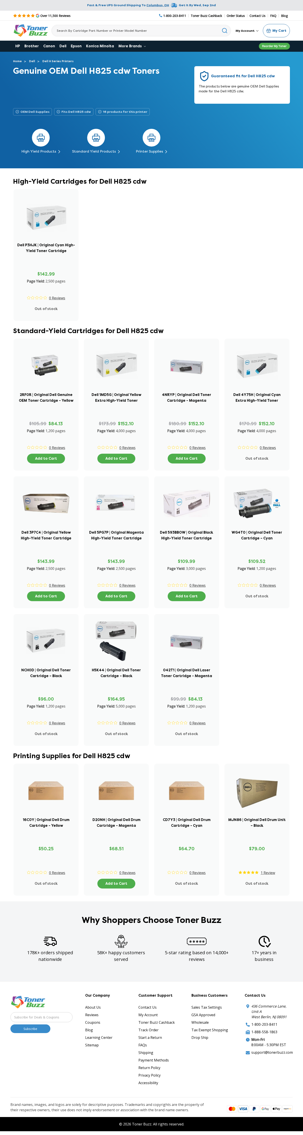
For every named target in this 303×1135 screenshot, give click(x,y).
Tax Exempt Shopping (209, 1030)
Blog (284, 15)
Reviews (91, 1014)
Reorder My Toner (274, 46)
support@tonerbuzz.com (272, 1052)
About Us (93, 1007)
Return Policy (149, 1067)
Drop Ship (199, 1037)
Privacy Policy (149, 1075)
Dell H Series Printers (58, 61)
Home (17, 61)
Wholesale (200, 1022)
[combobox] (141, 31)
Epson (76, 46)
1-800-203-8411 (264, 1024)
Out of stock (46, 308)
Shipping (145, 1052)
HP (17, 46)
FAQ (273, 15)
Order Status (236, 15)
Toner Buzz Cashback (206, 15)
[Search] (225, 31)
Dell (62, 46)
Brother (31, 46)
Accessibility (148, 1082)
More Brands (130, 46)
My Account (245, 31)
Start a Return (150, 1037)
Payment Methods (153, 1060)
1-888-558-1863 (264, 1032)
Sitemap (92, 1045)
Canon (49, 46)
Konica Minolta (100, 46)
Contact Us (258, 15)
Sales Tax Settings (206, 1007)
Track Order (148, 1030)
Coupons (92, 1022)
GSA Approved (203, 1014)
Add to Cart (46, 458)
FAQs (142, 1045)
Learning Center (98, 1037)
